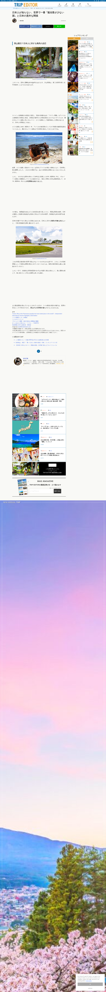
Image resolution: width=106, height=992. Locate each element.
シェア (23, 26)
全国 (51, 450)
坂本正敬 (22, 20)
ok (90, 984)
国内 (50, 410)
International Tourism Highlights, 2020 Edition (24, 315)
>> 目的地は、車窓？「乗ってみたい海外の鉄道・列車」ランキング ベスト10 (35, 342)
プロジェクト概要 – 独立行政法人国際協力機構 (25, 321)
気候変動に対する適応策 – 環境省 (21, 325)
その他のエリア (50, 396)
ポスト (48, 26)
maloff (37, 79)
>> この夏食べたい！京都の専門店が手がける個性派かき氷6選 (31, 340)
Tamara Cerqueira (38, 164)
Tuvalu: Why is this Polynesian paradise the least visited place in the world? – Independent (37, 313)
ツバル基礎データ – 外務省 (19, 317)
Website (58, 363)
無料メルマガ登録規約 (53, 488)
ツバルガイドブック (17, 319)
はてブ (34, 26)
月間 (74, 38)
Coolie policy (89, 980)
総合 (87, 38)
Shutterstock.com (42, 79)
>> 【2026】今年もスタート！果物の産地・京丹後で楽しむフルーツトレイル (35, 345)
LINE (59, 26)
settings (90, 988)
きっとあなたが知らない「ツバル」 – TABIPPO (25, 323)
